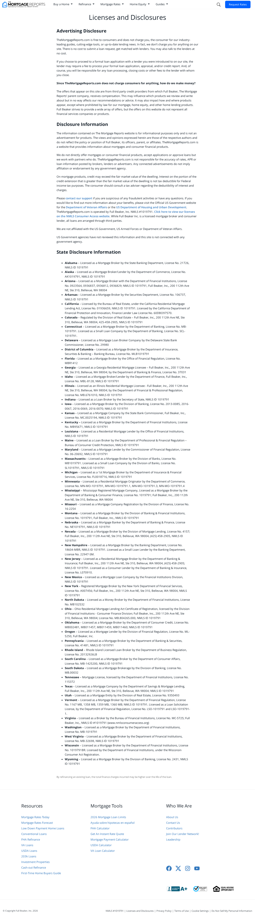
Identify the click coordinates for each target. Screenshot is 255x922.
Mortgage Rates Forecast (37, 822)
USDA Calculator (101, 845)
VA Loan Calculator (103, 851)
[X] (178, 868)
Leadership (173, 839)
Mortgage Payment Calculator (110, 839)
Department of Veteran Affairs (86, 207)
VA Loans (27, 845)
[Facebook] (169, 868)
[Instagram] (187, 868)
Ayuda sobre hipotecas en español (113, 822)
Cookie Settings (200, 910)
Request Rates (238, 4)
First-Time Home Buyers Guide (41, 873)
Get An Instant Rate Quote (107, 834)
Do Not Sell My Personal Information (232, 910)
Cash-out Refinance (33, 867)
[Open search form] (218, 4)
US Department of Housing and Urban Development (151, 207)
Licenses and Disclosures (140, 910)
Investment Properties (35, 862)
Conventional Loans (34, 834)
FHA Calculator (100, 828)
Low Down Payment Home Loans (42, 828)
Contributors (174, 828)
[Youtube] (197, 868)
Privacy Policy (164, 910)
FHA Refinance (30, 839)
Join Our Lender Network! (182, 834)
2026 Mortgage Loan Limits (108, 817)
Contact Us (173, 822)
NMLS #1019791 (115, 910)
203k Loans (28, 856)
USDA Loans (29, 851)
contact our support (79, 198)
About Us (172, 817)
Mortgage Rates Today (35, 817)
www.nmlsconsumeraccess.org (128, 723)
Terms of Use (181, 910)
